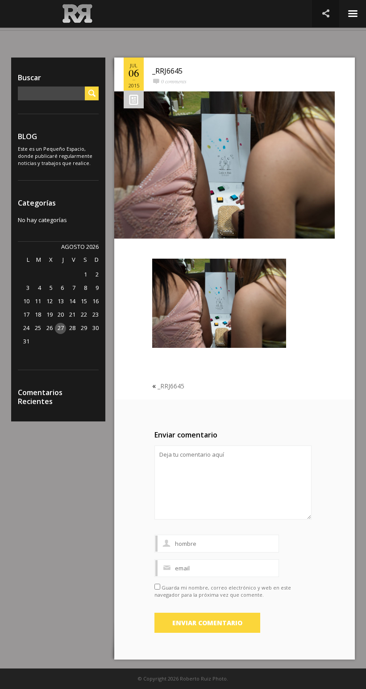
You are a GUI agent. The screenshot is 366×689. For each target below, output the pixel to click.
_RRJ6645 (167, 71)
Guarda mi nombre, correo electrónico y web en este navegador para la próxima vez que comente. (222, 591)
